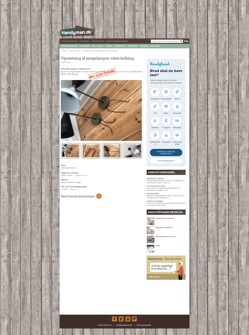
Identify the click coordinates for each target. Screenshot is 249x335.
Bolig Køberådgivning (117, 41)
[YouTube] (128, 319)
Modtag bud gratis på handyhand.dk (166, 152)
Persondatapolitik (143, 325)
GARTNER (144, 46)
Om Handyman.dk (69, 41)
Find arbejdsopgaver (166, 161)
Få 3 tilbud (84, 41)
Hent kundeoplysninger (78, 196)
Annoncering (97, 41)
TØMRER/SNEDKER (69, 46)
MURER (109, 46)
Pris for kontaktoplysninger (74, 186)
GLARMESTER (119, 46)
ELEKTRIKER (84, 46)
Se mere (73, 189)
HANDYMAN (132, 46)
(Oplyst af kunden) (81, 175)
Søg (186, 41)
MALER (100, 46)
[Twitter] (121, 319)
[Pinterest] (135, 319)
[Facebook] (114, 319)
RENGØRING (155, 46)
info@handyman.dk (124, 325)
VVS (93, 46)
